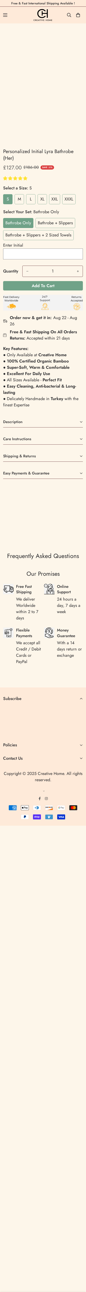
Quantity (10, 271)
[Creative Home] (43, 15)
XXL (54, 199)
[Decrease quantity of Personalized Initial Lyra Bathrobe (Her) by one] (27, 271)
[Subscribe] (78, 731)
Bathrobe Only (18, 223)
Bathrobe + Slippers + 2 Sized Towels (38, 235)
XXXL (68, 199)
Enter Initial (13, 245)
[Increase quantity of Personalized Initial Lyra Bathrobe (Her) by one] (78, 271)
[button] (16, 178)
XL (42, 199)
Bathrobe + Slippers (55, 223)
